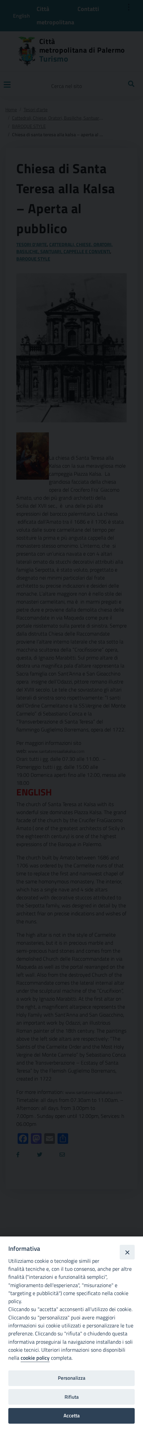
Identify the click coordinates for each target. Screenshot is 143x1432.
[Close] (127, 1252)
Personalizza (71, 1378)
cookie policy (35, 1358)
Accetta (72, 1415)
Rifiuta (72, 1397)
